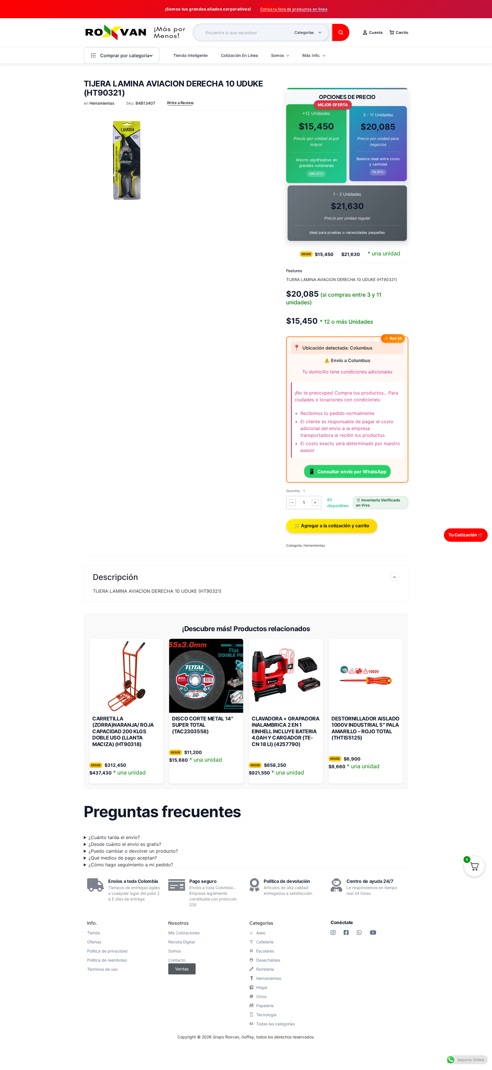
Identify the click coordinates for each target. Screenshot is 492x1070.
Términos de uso (102, 969)
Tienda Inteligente (190, 55)
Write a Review (180, 102)
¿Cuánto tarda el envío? (114, 837)
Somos (174, 951)
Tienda (93, 933)
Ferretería (265, 969)
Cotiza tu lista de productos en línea (293, 9)
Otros (261, 996)
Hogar (262, 987)
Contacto (176, 960)
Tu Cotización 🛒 (465, 535)
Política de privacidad (107, 951)
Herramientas (101, 103)
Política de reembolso (107, 960)
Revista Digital (181, 942)
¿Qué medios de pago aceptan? (123, 858)
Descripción (115, 577)
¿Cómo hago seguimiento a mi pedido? (131, 864)
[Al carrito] (331, 526)
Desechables (268, 960)
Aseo (260, 933)
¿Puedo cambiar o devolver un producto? (133, 851)
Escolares (265, 951)
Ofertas (94, 942)
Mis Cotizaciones (184, 933)
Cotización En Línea (239, 55)
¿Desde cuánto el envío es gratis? (125, 844)
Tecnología (266, 1015)
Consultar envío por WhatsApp (347, 471)
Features (294, 270)
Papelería (265, 1005)
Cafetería (264, 942)
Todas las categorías (275, 1024)
